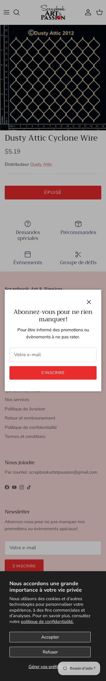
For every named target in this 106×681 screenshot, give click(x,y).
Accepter (50, 637)
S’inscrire (53, 373)
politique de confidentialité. (47, 621)
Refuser (50, 652)
